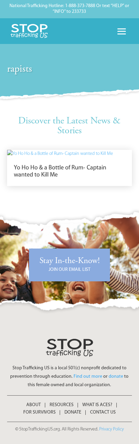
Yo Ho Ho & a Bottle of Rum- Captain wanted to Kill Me (60, 172)
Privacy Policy (111, 429)
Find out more (88, 376)
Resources (62, 405)
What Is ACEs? (97, 405)
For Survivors (39, 412)
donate (116, 376)
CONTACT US (103, 412)
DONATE (72, 412)
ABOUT (33, 405)
